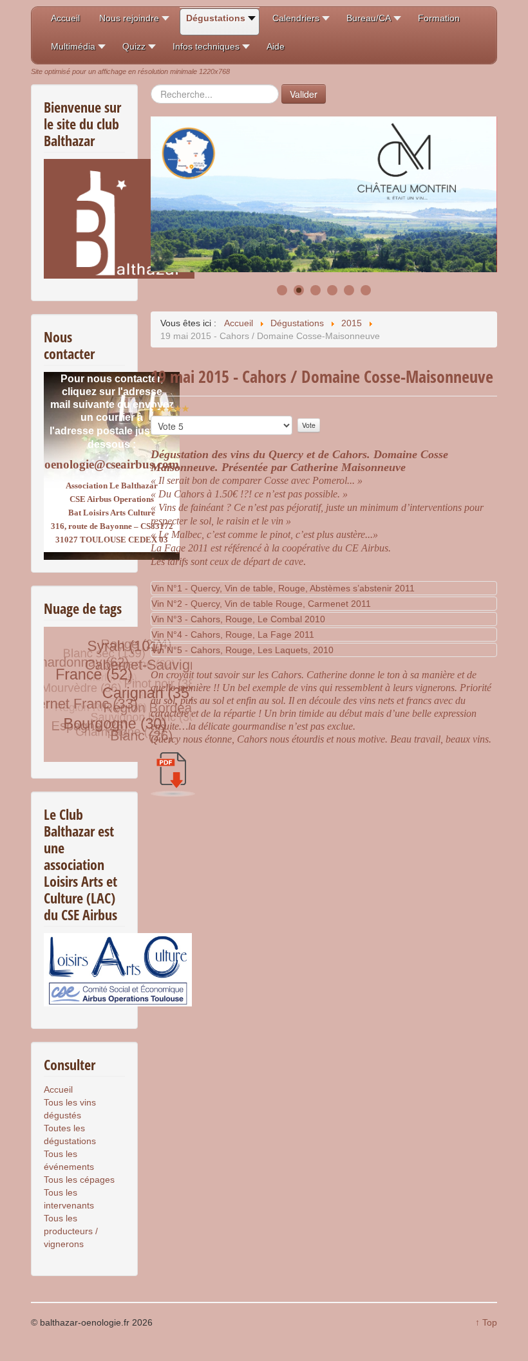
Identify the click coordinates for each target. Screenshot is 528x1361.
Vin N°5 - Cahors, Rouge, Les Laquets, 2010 (242, 650)
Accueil (58, 1089)
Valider (303, 94)
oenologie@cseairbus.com (111, 464)
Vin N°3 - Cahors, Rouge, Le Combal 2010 (238, 619)
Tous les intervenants (69, 1198)
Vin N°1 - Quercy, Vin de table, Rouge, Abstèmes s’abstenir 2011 (283, 588)
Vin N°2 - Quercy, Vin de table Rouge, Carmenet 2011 (261, 603)
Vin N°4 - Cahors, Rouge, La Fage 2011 (232, 634)
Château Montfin (210, 206)
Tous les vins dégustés (70, 1108)
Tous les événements (69, 1160)
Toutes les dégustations (70, 1134)
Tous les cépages (79, 1179)
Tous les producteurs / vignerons (71, 1231)
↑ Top (486, 1322)
